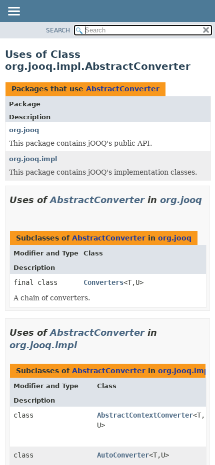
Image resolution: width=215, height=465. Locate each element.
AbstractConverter (123, 89)
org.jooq (24, 130)
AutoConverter (123, 455)
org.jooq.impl (33, 159)
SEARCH (58, 30)
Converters (104, 282)
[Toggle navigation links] (13, 12)
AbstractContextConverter (145, 415)
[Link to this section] (14, 212)
